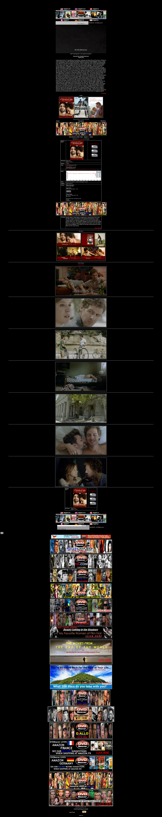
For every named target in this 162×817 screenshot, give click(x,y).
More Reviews (81, 120)
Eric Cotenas (98, 228)
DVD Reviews (103, 120)
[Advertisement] (81, 3)
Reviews (57, 120)
